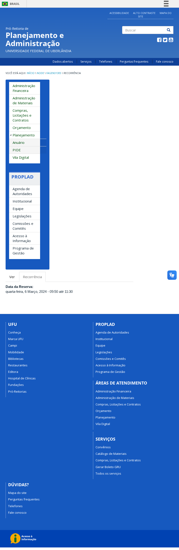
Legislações (22, 216)
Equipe (18, 208)
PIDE (17, 150)
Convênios (103, 447)
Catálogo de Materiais (111, 454)
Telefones (105, 62)
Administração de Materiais (24, 100)
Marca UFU (15, 339)
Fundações (16, 385)
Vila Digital (21, 157)
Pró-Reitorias (17, 391)
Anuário (18, 142)
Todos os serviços (108, 473)
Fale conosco (164, 62)
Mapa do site (17, 493)
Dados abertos (63, 62)
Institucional (22, 201)
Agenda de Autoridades (22, 191)
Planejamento (24, 135)
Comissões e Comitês (23, 226)
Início (30, 73)
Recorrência (34, 278)
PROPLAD (22, 177)
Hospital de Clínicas (22, 378)
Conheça (14, 332)
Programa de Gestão (23, 250)
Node (40, 73)
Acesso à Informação (22, 238)
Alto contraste (144, 13)
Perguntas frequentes (134, 62)
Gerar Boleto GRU (108, 467)
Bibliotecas (16, 359)
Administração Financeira (24, 88)
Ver (12, 276)
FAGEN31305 (53, 73)
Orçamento (22, 127)
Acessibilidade (119, 13)
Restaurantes (18, 365)
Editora (13, 372)
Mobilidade (16, 352)
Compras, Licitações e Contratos (22, 115)
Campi (12, 345)
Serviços (85, 62)
